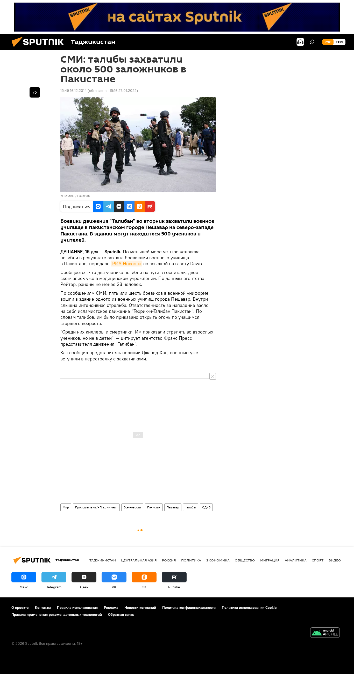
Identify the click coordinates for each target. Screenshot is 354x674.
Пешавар (173, 507)
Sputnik (69, 196)
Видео (335, 560)
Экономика (218, 560)
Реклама (111, 607)
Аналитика (296, 560)
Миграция (270, 560)
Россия (169, 560)
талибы (190, 507)
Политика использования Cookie (249, 607)
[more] (35, 92)
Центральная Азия (139, 560)
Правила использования (77, 607)
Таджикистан (102, 560)
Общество (245, 560)
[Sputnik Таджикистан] (40, 48)
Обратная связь (121, 614)
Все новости (132, 507)
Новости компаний (140, 607)
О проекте (20, 607)
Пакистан (153, 507)
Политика (191, 560)
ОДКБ (206, 507)
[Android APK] (325, 633)
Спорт (317, 560)
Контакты (43, 607)
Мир (66, 507)
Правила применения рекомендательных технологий (56, 614)
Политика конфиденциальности (189, 607)
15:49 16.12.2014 (73, 90)
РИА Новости (126, 263)
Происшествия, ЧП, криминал (96, 507)
